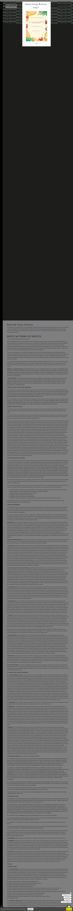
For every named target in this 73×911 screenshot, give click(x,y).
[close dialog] (49, 3)
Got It (36, 43)
